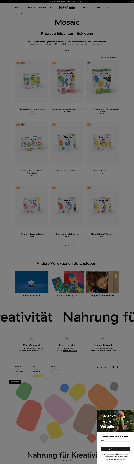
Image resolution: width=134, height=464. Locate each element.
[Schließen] (131, 413)
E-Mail (102, 440)
